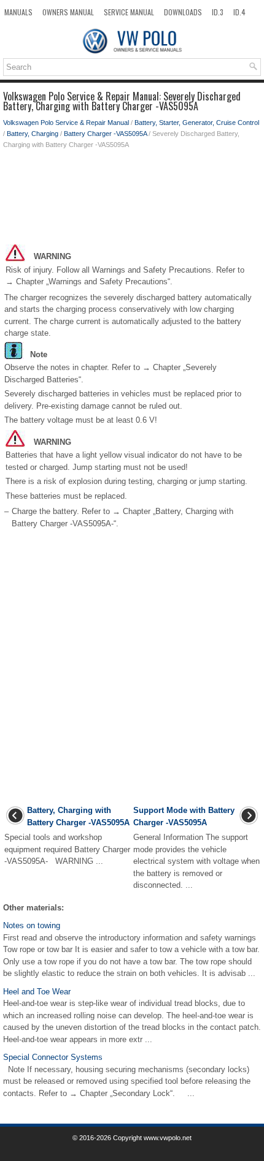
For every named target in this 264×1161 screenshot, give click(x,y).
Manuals (18, 12)
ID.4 (239, 12)
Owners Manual (68, 12)
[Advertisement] (132, 199)
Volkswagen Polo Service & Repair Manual (66, 122)
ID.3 (217, 12)
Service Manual (129, 12)
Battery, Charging (32, 133)
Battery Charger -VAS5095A (105, 133)
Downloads (183, 12)
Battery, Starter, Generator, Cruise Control (196, 122)
